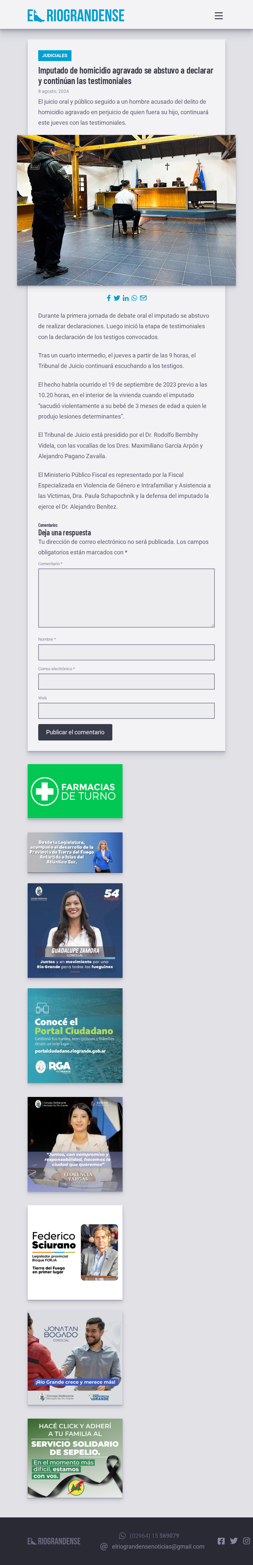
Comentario (50, 563)
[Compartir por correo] (143, 298)
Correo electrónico (56, 668)
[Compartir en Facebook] (108, 298)
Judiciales (55, 55)
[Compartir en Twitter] (117, 298)
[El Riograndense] (76, 16)
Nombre (47, 639)
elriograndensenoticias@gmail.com (158, 1546)
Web (42, 698)
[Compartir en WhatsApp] (134, 298)
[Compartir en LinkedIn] (126, 298)
